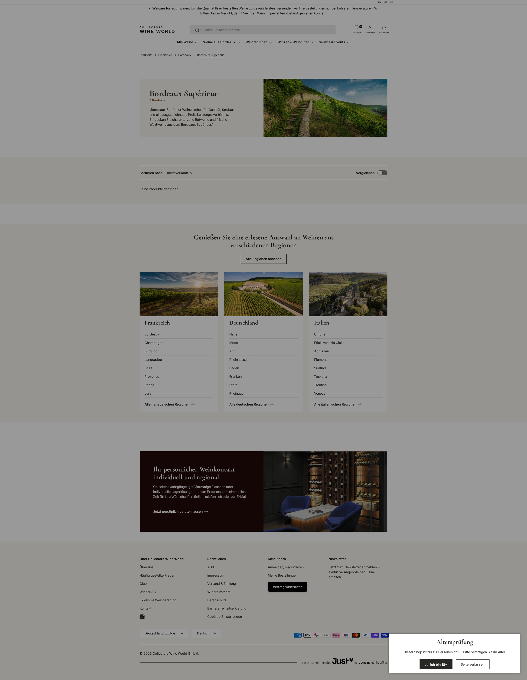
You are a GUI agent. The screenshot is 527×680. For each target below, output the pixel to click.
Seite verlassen (473, 664)
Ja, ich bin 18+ (436, 664)
